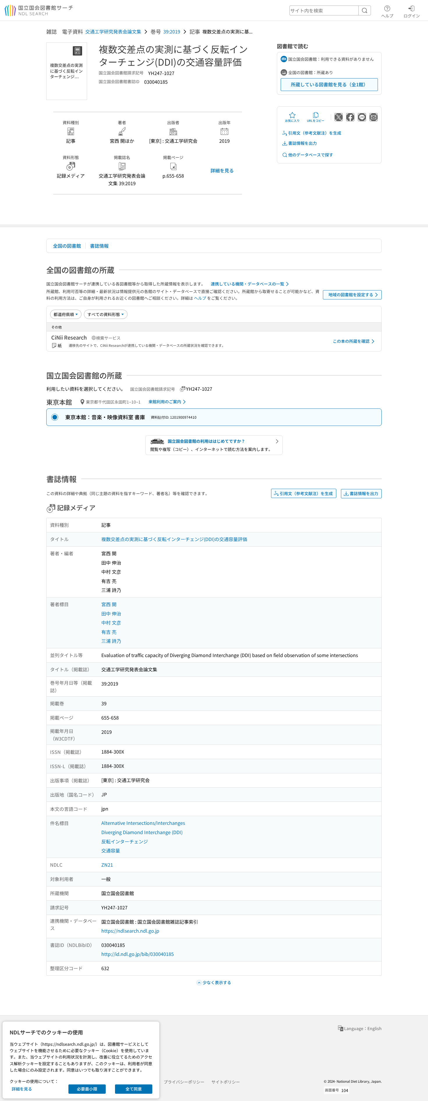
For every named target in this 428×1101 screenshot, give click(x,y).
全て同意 (133, 1089)
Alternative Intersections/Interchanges (143, 822)
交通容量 (110, 850)
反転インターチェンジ (124, 841)
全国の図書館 (67, 245)
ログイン (412, 15)
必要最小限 (87, 1089)
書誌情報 (99, 245)
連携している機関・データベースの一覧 (247, 284)
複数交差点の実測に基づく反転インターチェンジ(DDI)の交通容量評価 (174, 539)
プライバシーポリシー (184, 1082)
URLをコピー (315, 120)
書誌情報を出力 (302, 143)
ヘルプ (387, 15)
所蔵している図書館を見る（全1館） (329, 84)
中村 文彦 (111, 622)
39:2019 (171, 31)
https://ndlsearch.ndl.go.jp (130, 930)
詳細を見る (222, 170)
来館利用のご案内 (164, 401)
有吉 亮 (108, 631)
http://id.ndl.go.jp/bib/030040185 (137, 953)
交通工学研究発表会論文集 (113, 31)
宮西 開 (108, 604)
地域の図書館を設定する (350, 294)
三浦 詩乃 (111, 640)
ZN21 (107, 864)
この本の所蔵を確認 (351, 341)
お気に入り (292, 120)
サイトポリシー (225, 1082)
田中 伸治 (111, 613)
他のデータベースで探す (310, 155)
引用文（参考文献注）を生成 (314, 133)
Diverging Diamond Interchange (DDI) (142, 832)
